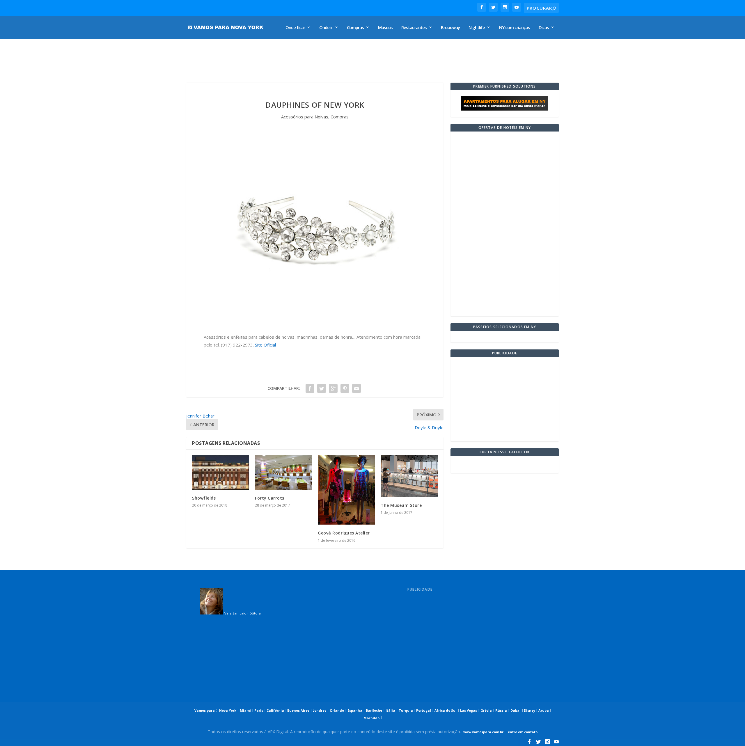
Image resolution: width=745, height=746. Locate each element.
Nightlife (477, 27)
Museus (385, 27)
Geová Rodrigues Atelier (344, 533)
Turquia (406, 710)
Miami (245, 710)
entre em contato (522, 732)
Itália (390, 710)
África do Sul (445, 710)
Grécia (486, 710)
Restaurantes (414, 27)
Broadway (450, 27)
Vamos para (204, 710)
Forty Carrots (269, 498)
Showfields (204, 498)
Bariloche (374, 710)
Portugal (423, 710)
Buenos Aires (297, 710)
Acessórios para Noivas (304, 117)
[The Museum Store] (409, 476)
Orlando (337, 710)
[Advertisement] (324, 58)
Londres (319, 710)
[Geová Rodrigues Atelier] (346, 490)
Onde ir (326, 27)
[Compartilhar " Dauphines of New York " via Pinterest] (345, 388)
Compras (355, 27)
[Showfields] (220, 472)
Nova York (227, 710)
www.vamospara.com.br (483, 732)
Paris (258, 710)
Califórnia (275, 710)
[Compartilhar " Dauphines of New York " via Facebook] (310, 388)
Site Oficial (265, 345)
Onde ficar (295, 27)
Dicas (544, 27)
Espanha (354, 710)
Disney (529, 710)
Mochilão (371, 718)
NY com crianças (514, 27)
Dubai (515, 710)
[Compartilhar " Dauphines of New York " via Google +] (333, 388)
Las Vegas (468, 710)
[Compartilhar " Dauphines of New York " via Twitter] (321, 388)
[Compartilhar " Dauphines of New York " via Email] (356, 388)
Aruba (544, 710)
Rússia (501, 710)
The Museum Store (401, 505)
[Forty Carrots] (283, 472)
